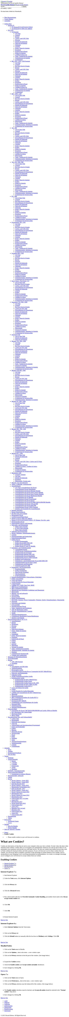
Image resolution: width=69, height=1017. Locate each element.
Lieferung (7, 1004)
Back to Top (4, 920)
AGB (5, 1001)
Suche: (3, 6)
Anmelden (7, 21)
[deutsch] (4, 1)
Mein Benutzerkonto (10, 17)
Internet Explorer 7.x (10, 863)
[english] (9, 1)
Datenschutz (7, 1007)
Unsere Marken (8, 19)
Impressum (7, 1010)
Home (6, 832)
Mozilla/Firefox (8, 866)
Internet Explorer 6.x (10, 865)
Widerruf (6, 1002)
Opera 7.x (7, 868)
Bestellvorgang (8, 1009)
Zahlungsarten (8, 1006)
